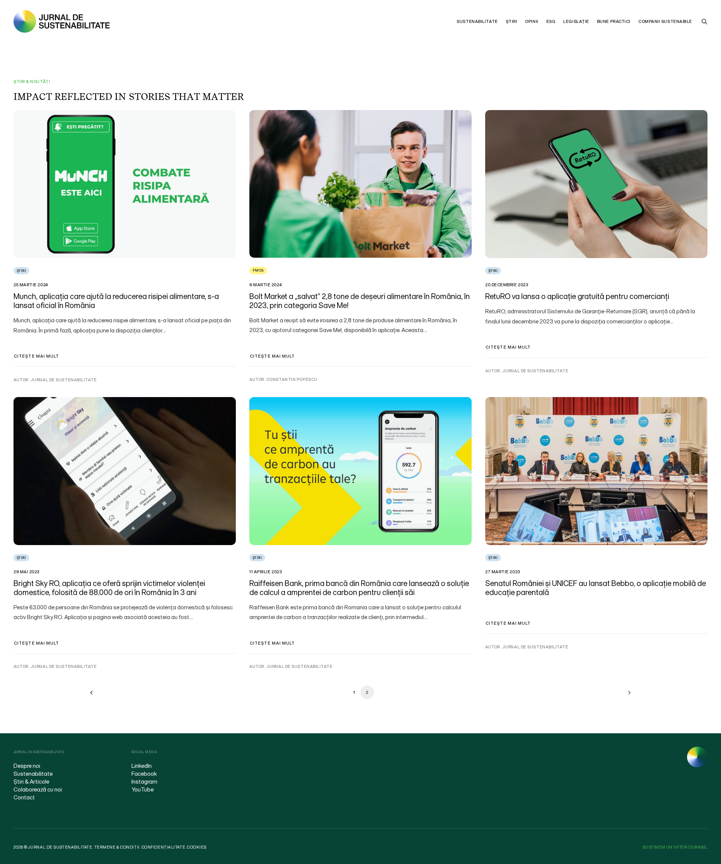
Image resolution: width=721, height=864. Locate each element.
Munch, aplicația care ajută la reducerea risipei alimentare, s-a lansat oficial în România (116, 301)
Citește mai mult (36, 356)
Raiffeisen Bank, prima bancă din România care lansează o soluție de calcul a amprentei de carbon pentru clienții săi (359, 588)
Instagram (144, 781)
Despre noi (27, 765)
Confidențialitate (163, 847)
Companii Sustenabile (665, 21)
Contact (24, 797)
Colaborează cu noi (38, 789)
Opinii (531, 21)
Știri (511, 21)
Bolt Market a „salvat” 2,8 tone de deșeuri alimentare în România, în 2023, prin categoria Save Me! (359, 301)
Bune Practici (613, 21)
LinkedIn (141, 765)
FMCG (258, 270)
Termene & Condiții (117, 847)
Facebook (144, 773)
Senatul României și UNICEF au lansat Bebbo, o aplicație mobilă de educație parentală (595, 588)
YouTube (142, 789)
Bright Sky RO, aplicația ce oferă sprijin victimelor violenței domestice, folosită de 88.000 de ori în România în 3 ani (109, 588)
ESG (551, 21)
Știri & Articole (31, 781)
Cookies (197, 847)
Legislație (576, 21)
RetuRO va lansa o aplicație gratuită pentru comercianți (577, 296)
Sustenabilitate (477, 21)
